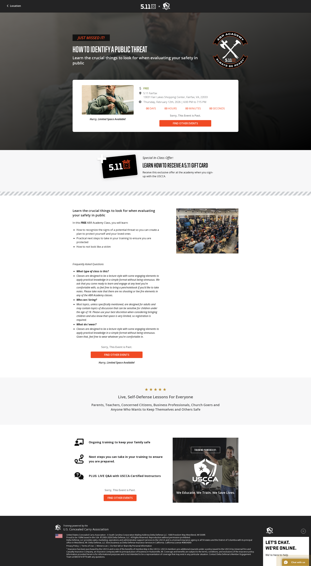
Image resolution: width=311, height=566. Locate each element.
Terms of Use (87, 546)
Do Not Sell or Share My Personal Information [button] (131, 545)
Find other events (185, 123)
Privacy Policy (72, 546)
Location (15, 6)
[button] (295, 562)
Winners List (102, 546)
